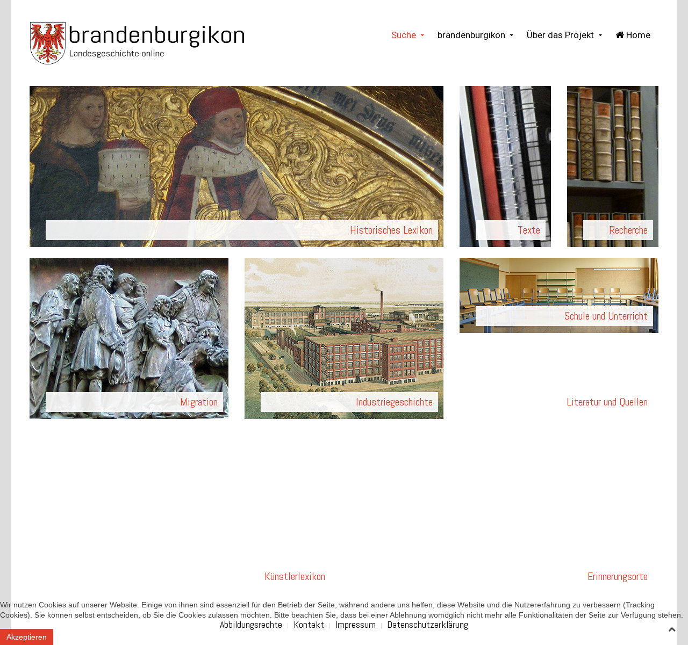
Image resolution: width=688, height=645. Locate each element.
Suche (403, 35)
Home (637, 35)
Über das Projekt (560, 35)
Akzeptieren (26, 637)
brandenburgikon (471, 35)
